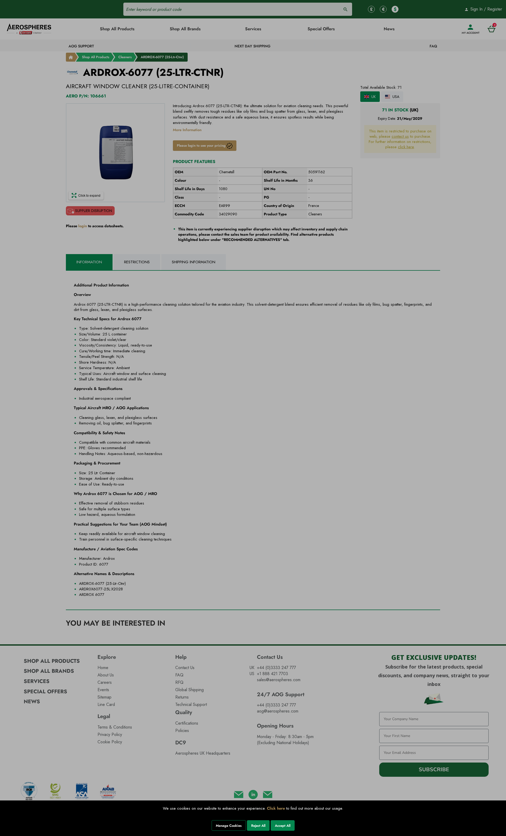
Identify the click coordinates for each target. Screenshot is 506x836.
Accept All (282, 825)
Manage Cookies (229, 825)
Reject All (258, 825)
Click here (276, 808)
